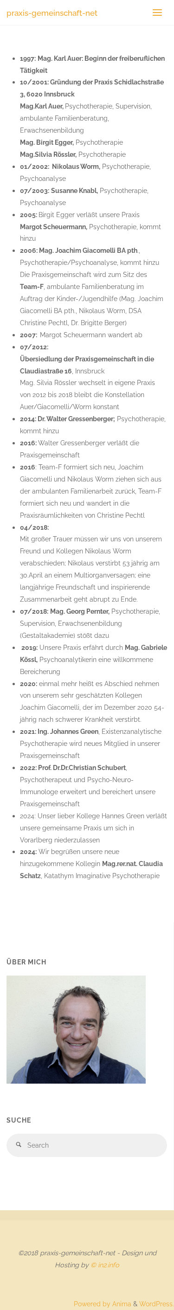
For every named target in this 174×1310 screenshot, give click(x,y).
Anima (120, 1304)
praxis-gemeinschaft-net (51, 12)
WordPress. (156, 1304)
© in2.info (104, 1265)
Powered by (92, 1304)
